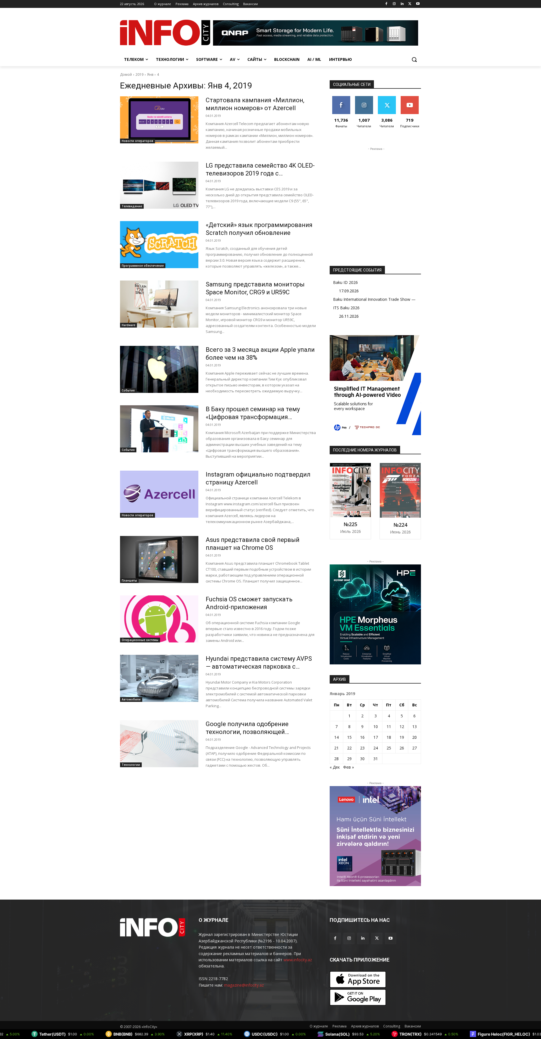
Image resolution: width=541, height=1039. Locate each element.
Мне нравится (341, 100)
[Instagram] (394, 4)
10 (375, 726)
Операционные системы (140, 640)
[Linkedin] (402, 4)
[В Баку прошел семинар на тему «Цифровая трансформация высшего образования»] (159, 428)
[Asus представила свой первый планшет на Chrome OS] (159, 559)
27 (414, 748)
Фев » (348, 767)
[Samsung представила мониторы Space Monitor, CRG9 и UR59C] (159, 304)
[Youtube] (417, 4)
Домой (126, 74)
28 (336, 758)
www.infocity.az (297, 959)
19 (402, 737)
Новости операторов (137, 141)
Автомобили (131, 699)
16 (362, 737)
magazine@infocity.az (244, 985)
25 (389, 748)
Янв (150, 74)
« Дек (335, 767)
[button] (414, 59)
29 (349, 758)
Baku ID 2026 (345, 282)
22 (349, 748)
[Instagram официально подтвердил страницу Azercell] (159, 494)
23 (362, 748)
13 (414, 726)
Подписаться (410, 98)
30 (362, 758)
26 (402, 748)
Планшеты (129, 580)
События (128, 390)
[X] (410, 4)
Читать (364, 98)
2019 (139, 74)
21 (336, 748)
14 (336, 737)
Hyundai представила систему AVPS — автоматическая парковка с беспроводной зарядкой (259, 666)
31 (375, 758)
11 (389, 726)
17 (375, 737)
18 (389, 737)
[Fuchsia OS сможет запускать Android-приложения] (159, 618)
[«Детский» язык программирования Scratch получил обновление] (159, 244)
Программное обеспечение (143, 266)
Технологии (131, 765)
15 (349, 737)
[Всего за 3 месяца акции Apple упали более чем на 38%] (159, 369)
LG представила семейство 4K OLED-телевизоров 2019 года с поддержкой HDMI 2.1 (260, 173)
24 (375, 748)
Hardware (128, 325)
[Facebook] (386, 4)
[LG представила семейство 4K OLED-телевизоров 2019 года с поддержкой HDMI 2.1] (159, 185)
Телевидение (132, 206)
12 (402, 726)
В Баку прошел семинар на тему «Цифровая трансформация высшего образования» (253, 417)
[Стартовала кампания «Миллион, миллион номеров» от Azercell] (159, 119)
